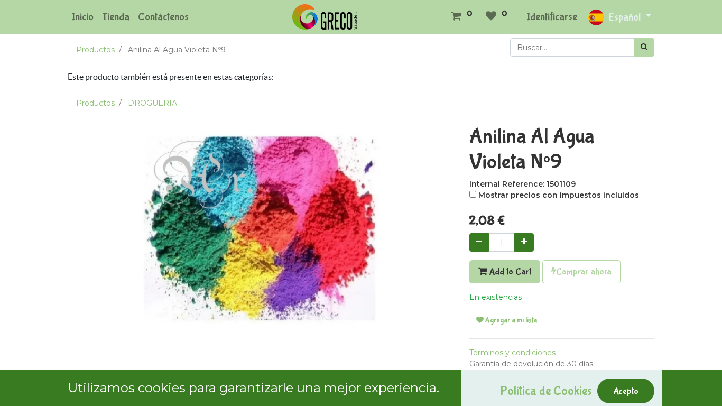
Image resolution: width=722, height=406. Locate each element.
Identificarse (552, 17)
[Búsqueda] (644, 47)
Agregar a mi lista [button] (510, 320)
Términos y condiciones (512, 352)
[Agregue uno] (524, 242)
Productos (95, 49)
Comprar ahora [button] (584, 271)
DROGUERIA (152, 103)
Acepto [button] (625, 391)
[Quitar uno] (479, 242)
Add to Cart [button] (509, 271)
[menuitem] (83, 17)
